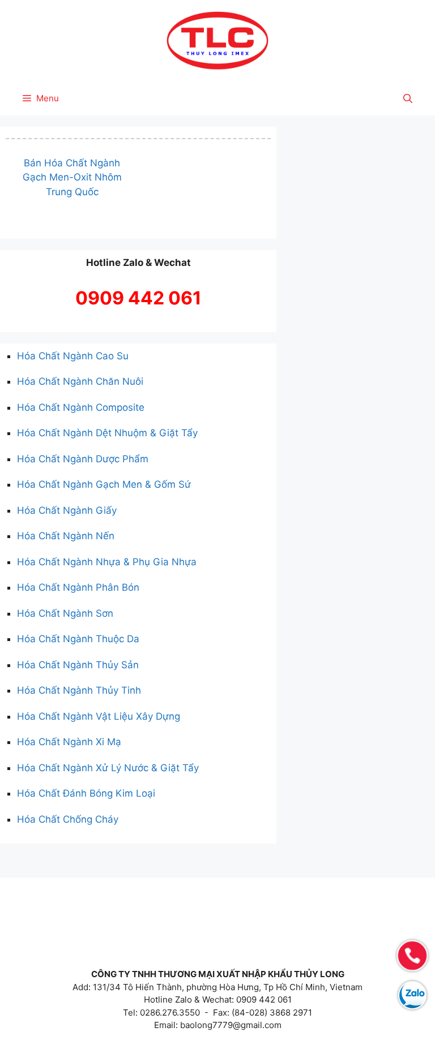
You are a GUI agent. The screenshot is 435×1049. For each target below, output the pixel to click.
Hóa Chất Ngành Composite (80, 407)
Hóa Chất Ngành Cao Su (73, 356)
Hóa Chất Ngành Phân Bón (78, 587)
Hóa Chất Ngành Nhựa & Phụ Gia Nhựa (107, 562)
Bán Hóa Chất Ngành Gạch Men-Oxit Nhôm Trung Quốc (72, 177)
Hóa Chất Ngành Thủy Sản (78, 664)
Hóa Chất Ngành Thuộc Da (78, 638)
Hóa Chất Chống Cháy (67, 819)
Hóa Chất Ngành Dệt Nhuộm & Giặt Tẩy (107, 432)
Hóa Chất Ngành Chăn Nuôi (80, 381)
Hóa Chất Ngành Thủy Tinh (79, 690)
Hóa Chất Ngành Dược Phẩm (82, 459)
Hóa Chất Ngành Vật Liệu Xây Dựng (98, 716)
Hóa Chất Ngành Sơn (65, 613)
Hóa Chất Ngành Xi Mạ (69, 741)
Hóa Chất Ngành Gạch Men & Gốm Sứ (104, 484)
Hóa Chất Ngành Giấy (67, 510)
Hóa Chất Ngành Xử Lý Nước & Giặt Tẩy (108, 767)
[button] (408, 98)
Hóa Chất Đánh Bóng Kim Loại (86, 793)
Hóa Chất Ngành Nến (65, 535)
